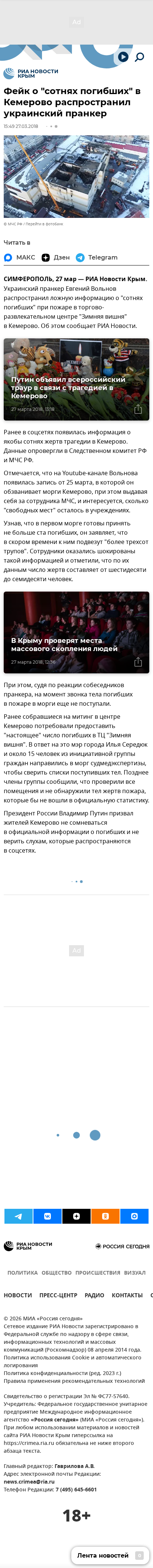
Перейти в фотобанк (44, 224)
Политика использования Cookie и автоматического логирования (72, 1362)
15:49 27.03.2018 (21, 126)
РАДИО (94, 1296)
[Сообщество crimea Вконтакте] (47, 1216)
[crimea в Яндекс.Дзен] (76, 1216)
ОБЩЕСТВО (57, 1273)
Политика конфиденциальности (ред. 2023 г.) (62, 1373)
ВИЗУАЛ (135, 1273)
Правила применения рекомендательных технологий (74, 1381)
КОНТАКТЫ (127, 1296)
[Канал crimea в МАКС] (134, 1216)
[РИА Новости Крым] (30, 73)
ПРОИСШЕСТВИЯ (97, 1273)
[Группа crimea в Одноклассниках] (105, 1216)
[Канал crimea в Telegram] (18, 1216)
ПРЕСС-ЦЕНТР (58, 1296)
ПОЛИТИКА (22, 1273)
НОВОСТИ (18, 1296)
